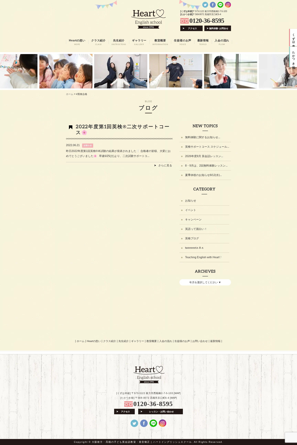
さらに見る (165, 165)
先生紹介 (123, 341)
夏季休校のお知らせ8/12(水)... (203, 175)
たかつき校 (293, 57)
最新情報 (215, 341)
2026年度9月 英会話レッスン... (204, 156)
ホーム (80, 341)
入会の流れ (165, 341)
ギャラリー (137, 341)
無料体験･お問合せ (218, 28)
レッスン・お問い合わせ (161, 411)
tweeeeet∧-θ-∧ (194, 247)
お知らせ (88, 145)
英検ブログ (192, 238)
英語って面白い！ (196, 228)
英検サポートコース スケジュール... (207, 146)
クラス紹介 (109, 341)
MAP (177, 393)
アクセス (192, 28)
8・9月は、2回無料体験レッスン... (206, 165)
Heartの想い (94, 341)
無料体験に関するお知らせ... (202, 137)
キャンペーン (193, 219)
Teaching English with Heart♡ (203, 257)
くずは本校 (293, 37)
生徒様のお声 (182, 341)
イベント (190, 210)
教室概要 (151, 341)
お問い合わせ (200, 341)
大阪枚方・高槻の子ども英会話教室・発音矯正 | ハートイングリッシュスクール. (142, 442)
